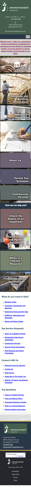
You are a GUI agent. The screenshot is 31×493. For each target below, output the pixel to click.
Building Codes (10, 302)
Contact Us (9, 369)
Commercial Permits (12, 343)
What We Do (9, 373)
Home (15, 480)
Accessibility (15, 471)
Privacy (15, 477)
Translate (20, 456)
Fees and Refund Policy (14, 398)
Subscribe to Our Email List (15, 376)
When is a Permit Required (15, 406)
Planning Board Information (15, 409)
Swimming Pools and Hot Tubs (16, 311)
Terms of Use (15, 474)
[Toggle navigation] (28, 36)
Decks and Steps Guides (14, 321)
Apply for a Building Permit (15, 333)
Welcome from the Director (15, 365)
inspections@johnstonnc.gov (13, 447)
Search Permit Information (15, 347)
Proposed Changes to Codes (15, 402)
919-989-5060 (16, 19)
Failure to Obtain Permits (14, 395)
